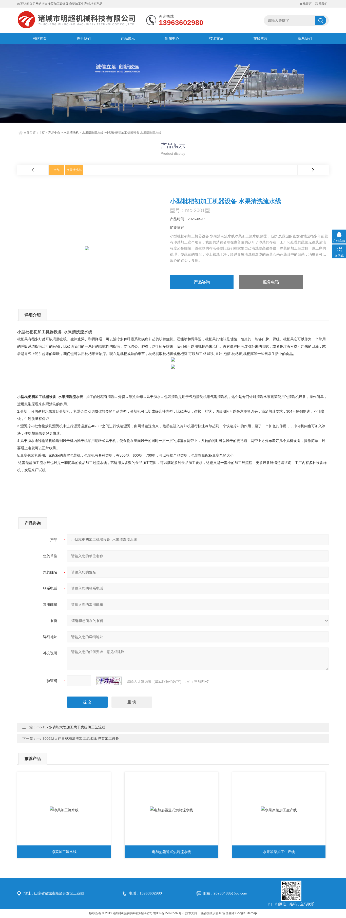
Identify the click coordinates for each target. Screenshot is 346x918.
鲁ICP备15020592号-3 (168, 913)
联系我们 (321, 4)
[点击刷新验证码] (109, 681)
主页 (42, 133)
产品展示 (128, 38)
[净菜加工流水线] (64, 810)
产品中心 (54, 133)
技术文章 (216, 38)
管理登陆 (228, 913)
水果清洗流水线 (92, 133)
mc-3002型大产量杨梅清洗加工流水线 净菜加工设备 (77, 738)
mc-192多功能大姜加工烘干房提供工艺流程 (70, 727)
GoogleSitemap (246, 913)
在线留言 (306, 4)
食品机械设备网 (211, 913)
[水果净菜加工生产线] (279, 810)
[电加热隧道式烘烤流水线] (171, 810)
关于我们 (83, 38)
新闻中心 (172, 38)
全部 (56, 170)
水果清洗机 (71, 133)
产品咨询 (202, 282)
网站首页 (39, 38)
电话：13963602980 (145, 893)
